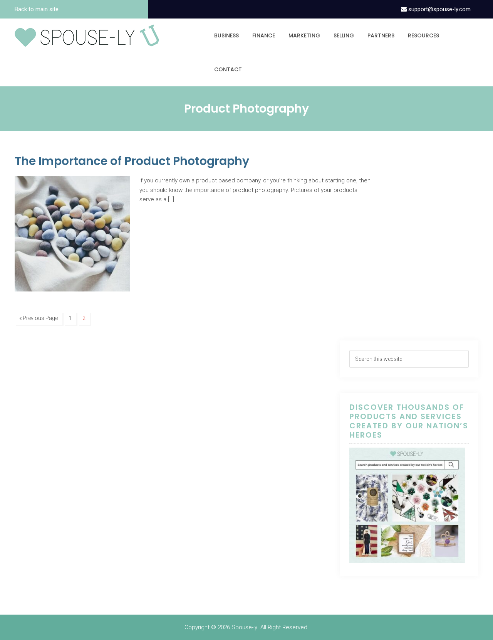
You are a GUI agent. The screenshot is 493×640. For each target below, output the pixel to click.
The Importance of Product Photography (132, 161)
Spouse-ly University (87, 35)
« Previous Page (38, 318)
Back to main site (37, 9)
